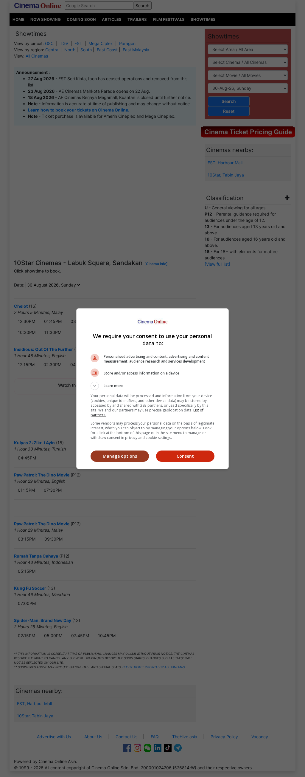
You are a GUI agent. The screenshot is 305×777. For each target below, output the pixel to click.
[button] (152, 386)
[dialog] (152, 388)
